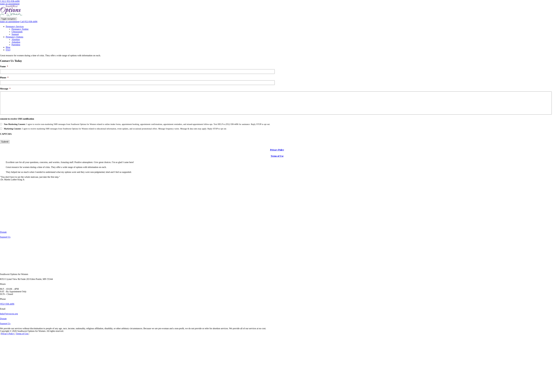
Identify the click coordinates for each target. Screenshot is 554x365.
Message (5, 88)
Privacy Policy (277, 150)
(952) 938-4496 (7, 304)
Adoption (16, 42)
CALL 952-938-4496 (10, 1)
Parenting (16, 44)
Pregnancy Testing (20, 29)
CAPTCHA (6, 134)
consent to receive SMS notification (17, 119)
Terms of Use (277, 156)
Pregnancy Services (15, 26)
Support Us (5, 237)
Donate (3, 232)
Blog (8, 47)
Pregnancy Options (14, 37)
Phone (4, 77)
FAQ (8, 50)
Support (15, 34)
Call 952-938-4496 (28, 21)
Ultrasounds (17, 31)
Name (4, 66)
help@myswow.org (9, 313)
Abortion (16, 39)
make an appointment (9, 4)
